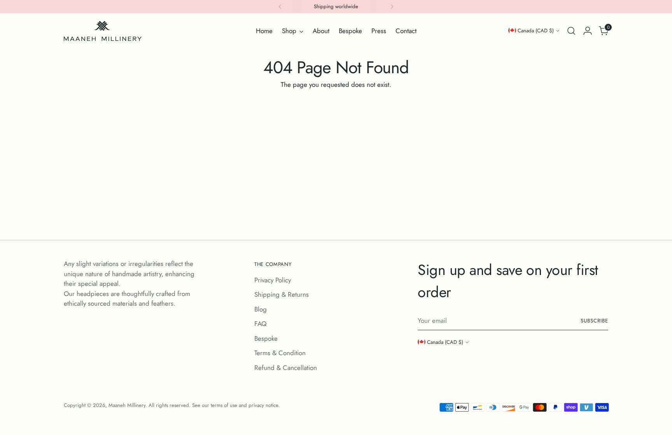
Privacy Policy (272, 280)
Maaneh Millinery (126, 405)
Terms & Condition (280, 353)
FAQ (260, 323)
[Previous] (280, 6)
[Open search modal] (571, 31)
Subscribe (594, 320)
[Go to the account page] (587, 31)
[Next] (392, 6)
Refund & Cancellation (285, 367)
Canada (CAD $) (536, 30)
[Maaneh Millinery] (103, 31)
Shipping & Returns (281, 294)
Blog (260, 309)
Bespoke (266, 338)
